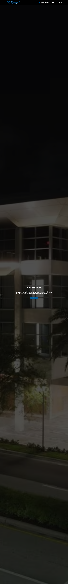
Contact (60, 2)
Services (47, 2)
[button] (1, 292)
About (42, 2)
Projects (52, 2)
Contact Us (34, 297)
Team (56, 2)
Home (39, 2)
